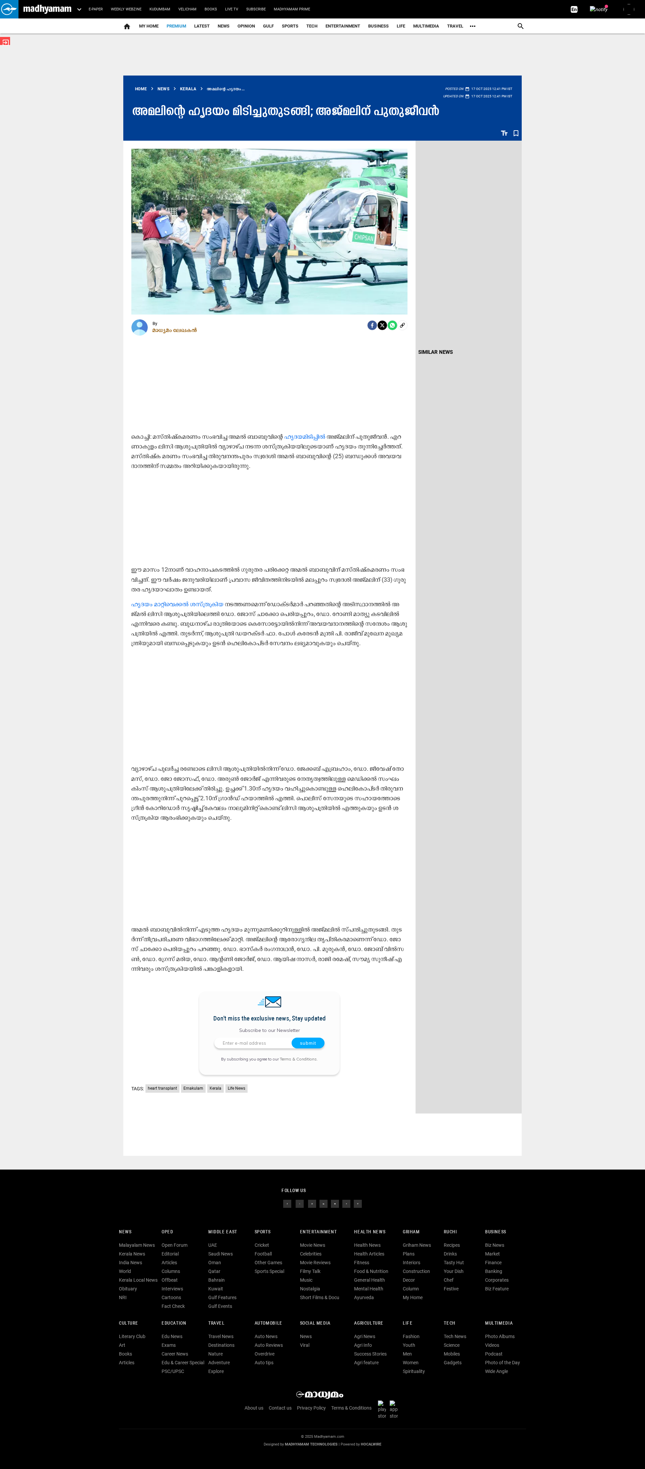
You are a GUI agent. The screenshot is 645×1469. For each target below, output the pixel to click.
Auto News (266, 1336)
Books (211, 9)
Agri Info (363, 1345)
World (125, 1271)
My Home (149, 26)
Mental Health (368, 1288)
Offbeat (170, 1280)
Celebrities (310, 1254)
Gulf (268, 26)
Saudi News (220, 1254)
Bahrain (216, 1280)
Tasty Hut (454, 1262)
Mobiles (452, 1354)
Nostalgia (310, 1288)
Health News (369, 1232)
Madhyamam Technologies (311, 1444)
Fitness (361, 1262)
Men (407, 1354)
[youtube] (335, 1203)
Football (263, 1254)
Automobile (269, 1323)
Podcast (494, 1354)
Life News (236, 1088)
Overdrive (264, 1354)
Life (401, 26)
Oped (167, 1232)
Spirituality (414, 1371)
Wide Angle (496, 1371)
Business (378, 26)
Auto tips (264, 1362)
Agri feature (366, 1362)
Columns (171, 1271)
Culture (128, 1323)
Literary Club (132, 1336)
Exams (169, 1345)
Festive (451, 1288)
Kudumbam (159, 9)
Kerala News (132, 1254)
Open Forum (174, 1245)
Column (411, 1288)
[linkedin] (323, 1203)
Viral (304, 1345)
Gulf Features (222, 1297)
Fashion (411, 1336)
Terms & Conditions (298, 1058)
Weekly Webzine (126, 9)
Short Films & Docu (319, 1297)
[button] (9, 9)
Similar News (435, 352)
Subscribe (256, 9)
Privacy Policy (311, 1408)
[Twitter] (382, 325)
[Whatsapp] (392, 325)
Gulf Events (220, 1306)
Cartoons (171, 1297)
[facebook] (372, 325)
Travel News (220, 1336)
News (223, 26)
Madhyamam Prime (292, 9)
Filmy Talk (310, 1271)
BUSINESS (495, 1232)
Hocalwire (371, 1444)
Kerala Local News (138, 1280)
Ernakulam (193, 1088)
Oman (214, 1262)
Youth (409, 1345)
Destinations (221, 1345)
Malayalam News (137, 1245)
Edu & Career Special (183, 1362)
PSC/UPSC (173, 1371)
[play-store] (383, 1409)
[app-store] (395, 1409)
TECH (311, 26)
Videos (492, 1345)
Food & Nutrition (371, 1271)
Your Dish (454, 1271)
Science (452, 1345)
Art (122, 1345)
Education (174, 1323)
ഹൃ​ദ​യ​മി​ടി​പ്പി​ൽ (305, 436)
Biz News (494, 1245)
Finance (493, 1262)
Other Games (268, 1262)
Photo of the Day (502, 1362)
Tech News (455, 1336)
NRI (123, 1297)
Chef (449, 1280)
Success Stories (370, 1354)
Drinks (450, 1254)
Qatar (214, 1271)
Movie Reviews (315, 1262)
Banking (493, 1271)
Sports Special (269, 1271)
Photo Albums (500, 1336)
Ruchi (450, 1232)
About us (254, 1408)
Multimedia (426, 26)
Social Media (315, 1323)
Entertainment (343, 26)
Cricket (262, 1245)
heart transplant (162, 1088)
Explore (216, 1371)
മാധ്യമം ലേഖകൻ (175, 330)
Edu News (172, 1336)
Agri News (364, 1336)
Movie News (312, 1245)
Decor (409, 1280)
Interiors (411, 1262)
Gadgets (453, 1362)
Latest (202, 26)
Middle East (222, 1232)
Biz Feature (497, 1288)
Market (492, 1254)
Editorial (170, 1254)
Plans (409, 1254)
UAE (212, 1245)
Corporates (497, 1280)
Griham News (417, 1245)
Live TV (231, 9)
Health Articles (369, 1254)
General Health (369, 1280)
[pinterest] (357, 1203)
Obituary (128, 1288)
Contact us (280, 1408)
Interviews (172, 1288)
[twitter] (299, 1203)
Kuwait (215, 1288)
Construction (416, 1271)
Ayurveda (364, 1297)
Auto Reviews (269, 1345)
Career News (175, 1354)
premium (176, 26)
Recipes (452, 1245)
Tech (449, 1323)
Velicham (187, 9)
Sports (290, 26)
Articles (169, 1262)
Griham (411, 1232)
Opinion (246, 26)
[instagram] (312, 1203)
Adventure (219, 1362)
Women (411, 1362)
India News (130, 1262)
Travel (455, 26)
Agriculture (368, 1323)
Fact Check (173, 1306)
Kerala (215, 1088)
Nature (215, 1354)
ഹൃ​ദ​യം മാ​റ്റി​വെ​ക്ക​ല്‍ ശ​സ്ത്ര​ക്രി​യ (177, 604)
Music (306, 1280)
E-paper (96, 9)
